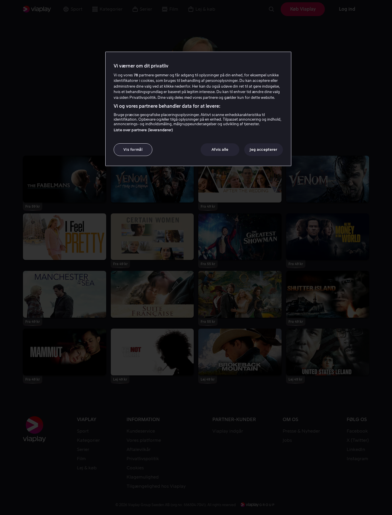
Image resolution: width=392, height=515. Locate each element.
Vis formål (133, 149)
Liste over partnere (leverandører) (143, 130)
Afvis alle (219, 149)
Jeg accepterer (263, 149)
